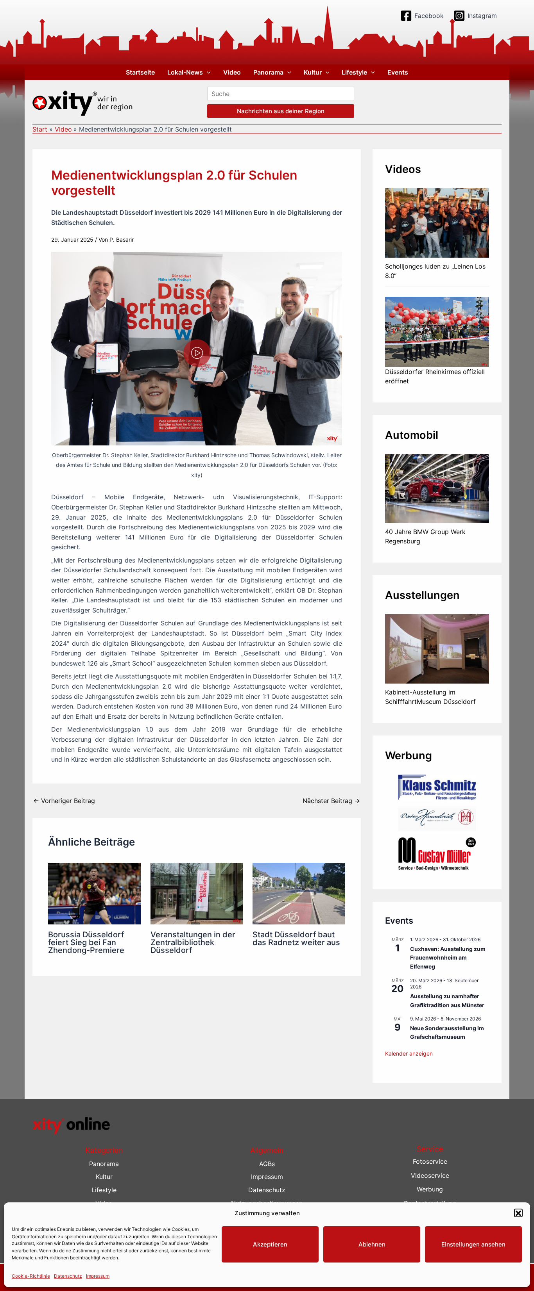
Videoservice (430, 1175)
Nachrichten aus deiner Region (280, 111)
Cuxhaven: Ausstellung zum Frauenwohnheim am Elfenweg (448, 958)
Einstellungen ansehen (473, 1244)
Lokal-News (185, 72)
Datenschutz (68, 1276)
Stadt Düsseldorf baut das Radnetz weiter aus (296, 938)
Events (397, 72)
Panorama (268, 72)
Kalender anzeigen (409, 1053)
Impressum (97, 1276)
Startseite (140, 72)
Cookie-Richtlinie (31, 1276)
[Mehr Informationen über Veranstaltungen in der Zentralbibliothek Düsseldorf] (197, 893)
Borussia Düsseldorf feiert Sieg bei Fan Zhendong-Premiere (86, 942)
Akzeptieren (270, 1244)
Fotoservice (430, 1161)
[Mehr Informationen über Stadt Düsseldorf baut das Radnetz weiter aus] (299, 893)
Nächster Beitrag (331, 801)
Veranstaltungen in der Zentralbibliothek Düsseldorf (193, 942)
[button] (518, 1213)
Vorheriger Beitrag (64, 801)
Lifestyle (354, 72)
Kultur (313, 72)
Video (232, 72)
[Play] (197, 353)
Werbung (430, 1189)
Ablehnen (371, 1244)
